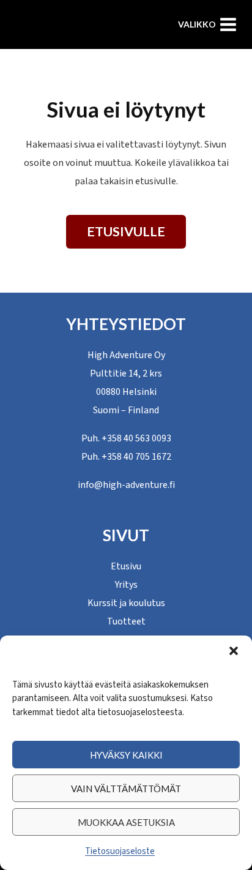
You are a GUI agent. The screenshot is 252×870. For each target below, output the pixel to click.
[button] (234, 651)
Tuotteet (126, 621)
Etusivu (126, 566)
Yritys (126, 584)
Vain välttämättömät (126, 788)
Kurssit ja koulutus (126, 603)
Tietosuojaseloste (120, 851)
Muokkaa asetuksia (126, 822)
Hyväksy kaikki (126, 754)
